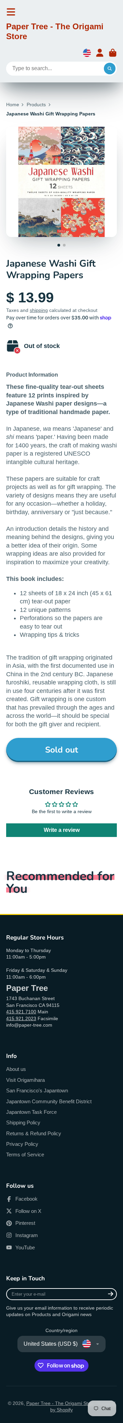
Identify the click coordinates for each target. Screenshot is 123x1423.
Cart (113, 53)
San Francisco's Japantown (37, 1090)
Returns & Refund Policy (33, 1133)
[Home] (61, 32)
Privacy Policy (22, 1144)
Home (12, 104)
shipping (39, 310)
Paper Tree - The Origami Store (60, 1403)
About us (16, 1069)
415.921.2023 (21, 1018)
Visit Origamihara (25, 1080)
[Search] (109, 69)
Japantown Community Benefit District (49, 1101)
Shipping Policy (23, 1122)
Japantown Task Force (31, 1112)
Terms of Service (25, 1154)
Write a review (62, 830)
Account (100, 53)
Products (36, 104)
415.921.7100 (21, 1011)
